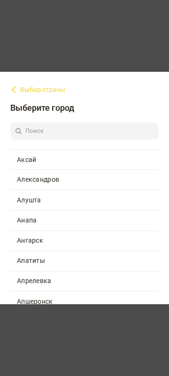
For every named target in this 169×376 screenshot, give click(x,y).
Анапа (27, 220)
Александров (38, 179)
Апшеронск (35, 301)
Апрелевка (34, 280)
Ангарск (30, 240)
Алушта (29, 200)
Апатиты (31, 260)
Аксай (27, 159)
